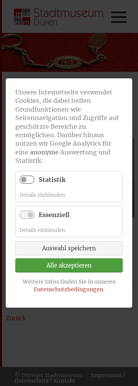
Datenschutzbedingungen (68, 289)
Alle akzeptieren (69, 265)
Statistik (52, 179)
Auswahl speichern (69, 248)
